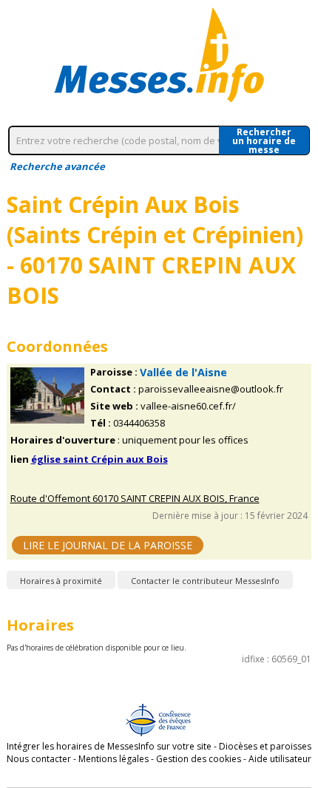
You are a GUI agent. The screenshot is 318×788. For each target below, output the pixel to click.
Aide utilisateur (279, 759)
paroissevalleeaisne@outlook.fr (210, 389)
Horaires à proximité (61, 580)
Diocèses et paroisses (265, 746)
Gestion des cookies (198, 759)
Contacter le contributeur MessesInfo (205, 580)
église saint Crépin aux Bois (99, 459)
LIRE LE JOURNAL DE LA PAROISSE (107, 545)
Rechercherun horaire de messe (264, 140)
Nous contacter (39, 759)
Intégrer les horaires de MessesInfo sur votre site (109, 746)
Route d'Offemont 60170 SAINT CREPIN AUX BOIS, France (135, 498)
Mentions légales (113, 759)
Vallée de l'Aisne (183, 372)
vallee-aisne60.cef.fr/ (188, 406)
